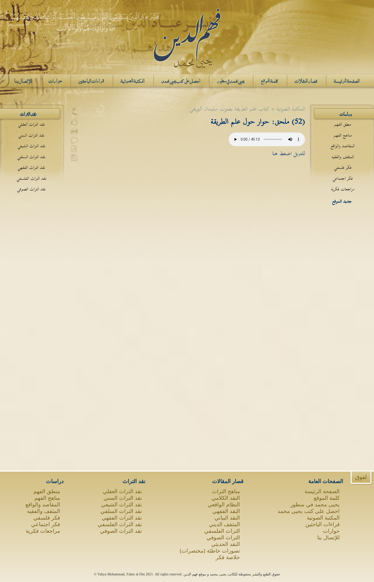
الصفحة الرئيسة (322, 491)
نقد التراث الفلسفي (31, 178)
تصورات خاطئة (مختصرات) (210, 551)
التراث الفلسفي (222, 531)
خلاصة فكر (228, 557)
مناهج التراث (226, 491)
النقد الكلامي (225, 498)
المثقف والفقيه (343, 157)
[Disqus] (187, 238)
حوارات (331, 531)
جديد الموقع (342, 201)
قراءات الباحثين (322, 524)
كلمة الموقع (327, 498)
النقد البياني (227, 518)
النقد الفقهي (226, 511)
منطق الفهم (342, 124)
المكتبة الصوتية (323, 518)
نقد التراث (134, 481)
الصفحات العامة (325, 481)
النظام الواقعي (224, 504)
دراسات (55, 481)
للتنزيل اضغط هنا (288, 153)
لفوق (361, 477)
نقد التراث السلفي (31, 157)
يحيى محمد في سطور (315, 504)
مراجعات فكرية (342, 189)
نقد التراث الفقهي (31, 167)
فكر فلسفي (342, 167)
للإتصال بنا (328, 537)
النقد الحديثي (225, 544)
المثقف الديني (224, 524)
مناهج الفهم (343, 135)
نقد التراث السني (31, 135)
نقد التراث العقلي (31, 124)
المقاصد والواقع (343, 146)
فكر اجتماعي (343, 178)
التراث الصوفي (223, 537)
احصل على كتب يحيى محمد (309, 511)
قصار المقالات (227, 481)
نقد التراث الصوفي (31, 189)
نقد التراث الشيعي (31, 146)
